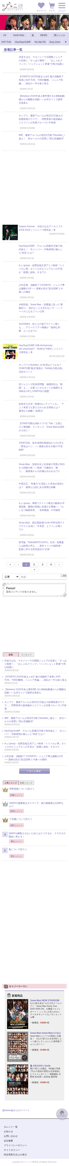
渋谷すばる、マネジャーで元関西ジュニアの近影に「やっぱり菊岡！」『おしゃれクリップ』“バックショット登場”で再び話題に (41, 60)
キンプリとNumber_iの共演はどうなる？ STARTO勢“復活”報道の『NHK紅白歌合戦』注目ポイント (41, 368)
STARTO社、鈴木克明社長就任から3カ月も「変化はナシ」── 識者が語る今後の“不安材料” (41, 446)
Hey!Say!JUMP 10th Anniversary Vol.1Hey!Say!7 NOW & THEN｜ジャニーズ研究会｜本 (41, 349)
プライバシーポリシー (15, 1145)
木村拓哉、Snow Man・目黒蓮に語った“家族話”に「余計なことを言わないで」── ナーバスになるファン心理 (41, 308)
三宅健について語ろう (20, 819)
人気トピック (10, 783)
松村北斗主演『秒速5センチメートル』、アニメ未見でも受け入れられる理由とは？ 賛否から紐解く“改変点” (41, 407)
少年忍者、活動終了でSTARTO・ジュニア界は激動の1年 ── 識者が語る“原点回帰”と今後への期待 (42, 288)
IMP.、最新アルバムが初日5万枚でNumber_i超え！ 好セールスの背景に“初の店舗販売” (35, 720)
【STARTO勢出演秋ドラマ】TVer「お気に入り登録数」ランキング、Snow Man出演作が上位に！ (41, 427)
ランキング (26, 655)
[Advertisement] (34, 189)
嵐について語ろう (18, 849)
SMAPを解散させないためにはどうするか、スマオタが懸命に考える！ (37, 835)
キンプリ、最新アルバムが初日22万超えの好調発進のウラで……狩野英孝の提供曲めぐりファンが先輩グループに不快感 (41, 119)
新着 (11, 655)
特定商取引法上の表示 (15, 1154)
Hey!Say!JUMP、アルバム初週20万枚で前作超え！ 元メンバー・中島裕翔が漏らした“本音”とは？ (40, 249)
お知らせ (8, 1131)
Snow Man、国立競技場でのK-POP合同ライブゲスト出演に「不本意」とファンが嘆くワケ (42, 526)
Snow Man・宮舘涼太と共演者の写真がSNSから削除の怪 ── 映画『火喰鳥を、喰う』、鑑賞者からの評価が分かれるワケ (42, 468)
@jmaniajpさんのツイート (16, 1110)
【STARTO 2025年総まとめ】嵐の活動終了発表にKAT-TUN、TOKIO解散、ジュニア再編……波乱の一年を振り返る (41, 80)
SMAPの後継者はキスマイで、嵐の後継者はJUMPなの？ (36, 805)
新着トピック (26, 783)
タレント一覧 (11, 1127)
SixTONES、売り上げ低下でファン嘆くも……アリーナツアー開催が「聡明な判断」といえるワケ (39, 327)
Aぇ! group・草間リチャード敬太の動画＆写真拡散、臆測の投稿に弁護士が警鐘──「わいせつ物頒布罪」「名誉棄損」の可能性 (41, 506)
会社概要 (8, 1140)
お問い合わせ (11, 1136)
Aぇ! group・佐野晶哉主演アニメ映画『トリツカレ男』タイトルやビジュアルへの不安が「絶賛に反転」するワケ (41, 269)
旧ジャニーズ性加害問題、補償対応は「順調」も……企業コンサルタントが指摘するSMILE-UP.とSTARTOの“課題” (40, 388)
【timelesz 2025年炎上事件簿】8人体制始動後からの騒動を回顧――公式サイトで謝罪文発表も (42, 99)
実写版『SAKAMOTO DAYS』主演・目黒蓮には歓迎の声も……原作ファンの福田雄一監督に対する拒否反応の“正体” (41, 546)
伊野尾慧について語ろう (21, 788)
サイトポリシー (12, 1150)
